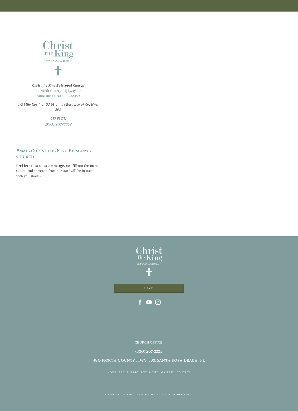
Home (112, 372)
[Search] (18, 5)
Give (148, 288)
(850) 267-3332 (149, 351)
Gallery (167, 372)
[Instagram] (158, 302)
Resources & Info (145, 372)
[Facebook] (140, 302)
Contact (183, 372)
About (124, 372)
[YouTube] (149, 302)
